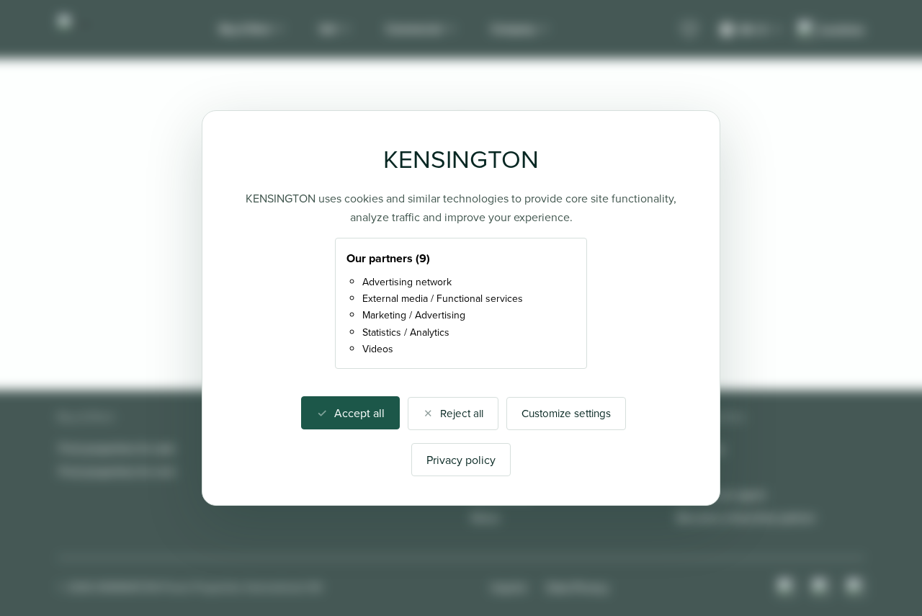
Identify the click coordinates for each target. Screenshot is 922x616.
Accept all (359, 413)
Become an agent (721, 494)
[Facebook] (821, 587)
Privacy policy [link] (461, 460)
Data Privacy (578, 587)
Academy (701, 448)
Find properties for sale (117, 448)
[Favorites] (689, 29)
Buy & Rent (245, 29)
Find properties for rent (117, 471)
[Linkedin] (855, 587)
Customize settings (566, 413)
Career (694, 471)
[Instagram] (786, 587)
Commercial (414, 29)
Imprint (509, 587)
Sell (328, 29)
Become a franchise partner (746, 517)
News (485, 517)
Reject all (461, 413)
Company (513, 29)
